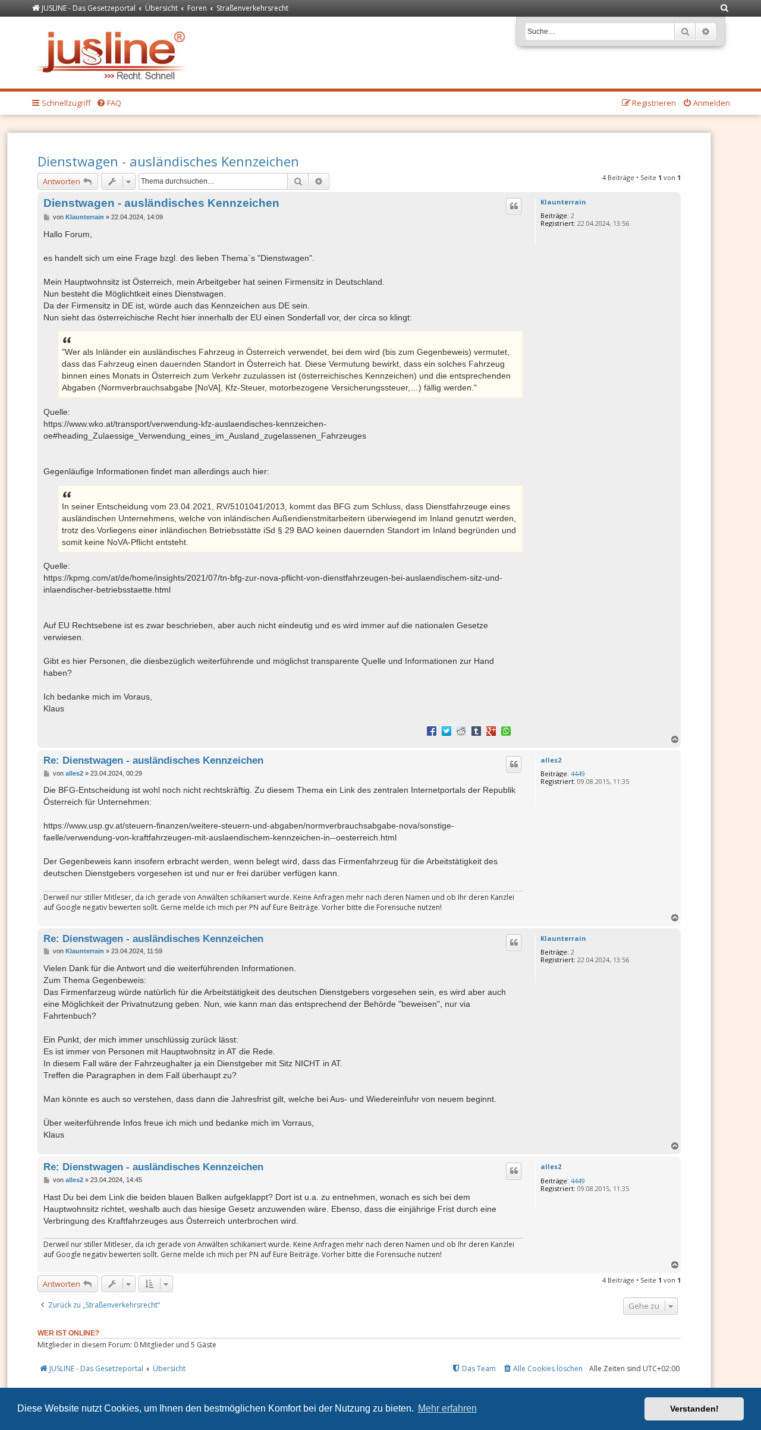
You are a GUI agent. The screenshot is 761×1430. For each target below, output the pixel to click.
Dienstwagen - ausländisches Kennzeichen (168, 161)
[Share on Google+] (491, 730)
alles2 (550, 760)
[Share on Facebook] (431, 730)
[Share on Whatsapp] (505, 730)
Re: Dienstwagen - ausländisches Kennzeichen (153, 760)
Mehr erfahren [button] (447, 1408)
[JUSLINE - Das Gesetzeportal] (114, 53)
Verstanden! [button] (694, 1408)
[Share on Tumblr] (476, 730)
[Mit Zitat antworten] (513, 206)
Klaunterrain (563, 202)
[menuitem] (724, 9)
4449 (578, 773)
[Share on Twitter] (446, 730)
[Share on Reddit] (461, 730)
